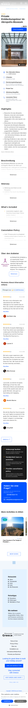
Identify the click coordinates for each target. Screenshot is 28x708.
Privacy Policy (14, 643)
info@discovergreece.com (14, 499)
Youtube (15, 685)
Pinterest (18, 685)
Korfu (11, 585)
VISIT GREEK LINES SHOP (13, 677)
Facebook (7, 685)
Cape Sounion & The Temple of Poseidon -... (12, 541)
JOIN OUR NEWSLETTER (14, 665)
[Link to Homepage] (5, 3)
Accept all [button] (7, 701)
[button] (14, 705)
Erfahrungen (13, 600)
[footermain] (14, 562)
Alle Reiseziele (14, 587)
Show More (6, 311)
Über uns (14, 646)
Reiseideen (13, 598)
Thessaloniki (13, 581)
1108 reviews (12, 74)
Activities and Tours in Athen (12, 8)
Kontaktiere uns (14, 649)
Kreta (11, 583)
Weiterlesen (14, 274)
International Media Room (14, 651)
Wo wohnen (12, 611)
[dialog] (14, 700)
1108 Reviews (19, 290)
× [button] (26, 693)
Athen (11, 579)
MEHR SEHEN (14, 554)
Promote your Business (14, 654)
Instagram (9, 685)
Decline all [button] (20, 701)
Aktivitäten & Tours (15, 602)
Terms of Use (14, 641)
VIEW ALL (6, 439)
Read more (3, 698)
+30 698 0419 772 (12, 494)
